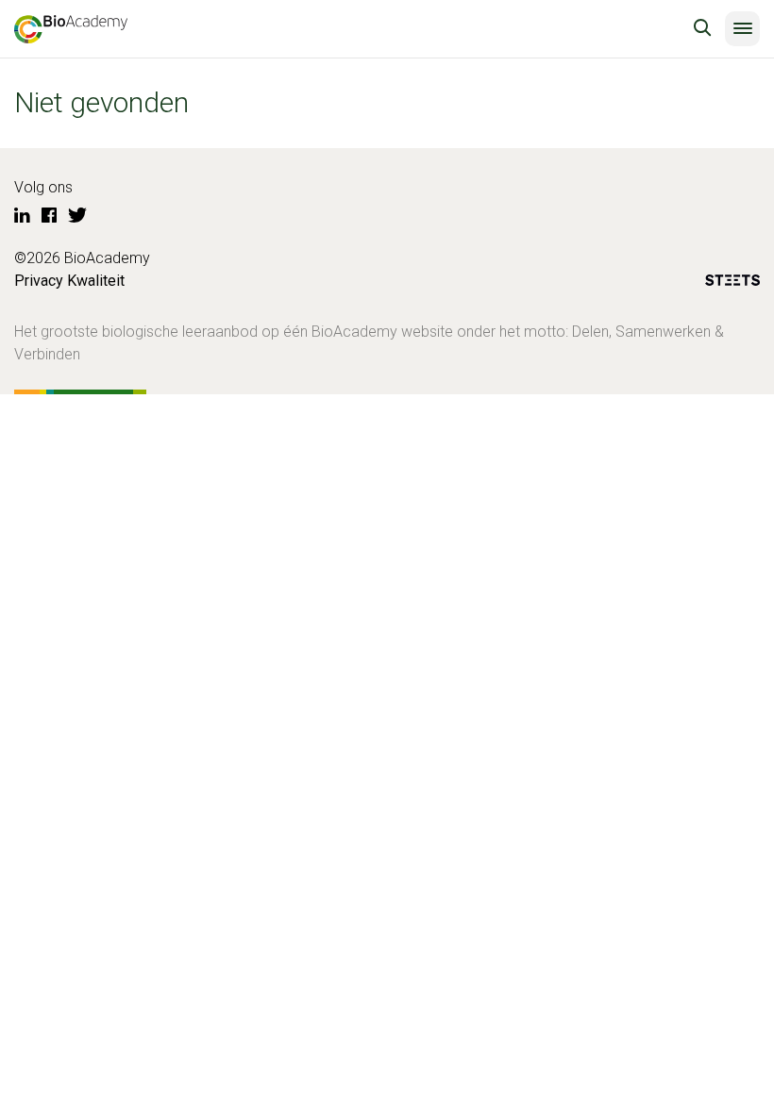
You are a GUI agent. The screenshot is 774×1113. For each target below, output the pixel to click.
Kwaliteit (96, 281)
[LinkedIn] (22, 216)
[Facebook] (49, 216)
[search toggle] (702, 28)
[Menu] (742, 28)
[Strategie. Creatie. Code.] (732, 283)
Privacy (38, 281)
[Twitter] (77, 216)
